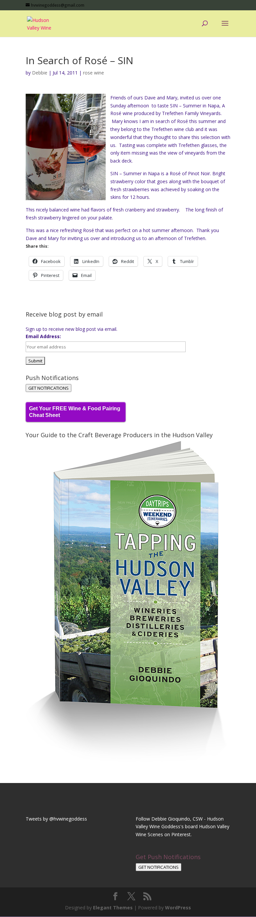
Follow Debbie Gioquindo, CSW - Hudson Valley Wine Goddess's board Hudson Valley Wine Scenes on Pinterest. (182, 827)
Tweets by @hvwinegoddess (56, 819)
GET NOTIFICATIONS (48, 388)
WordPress (178, 907)
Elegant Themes (113, 907)
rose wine (93, 72)
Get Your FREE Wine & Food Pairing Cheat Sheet (74, 412)
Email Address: (43, 336)
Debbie (39, 72)
